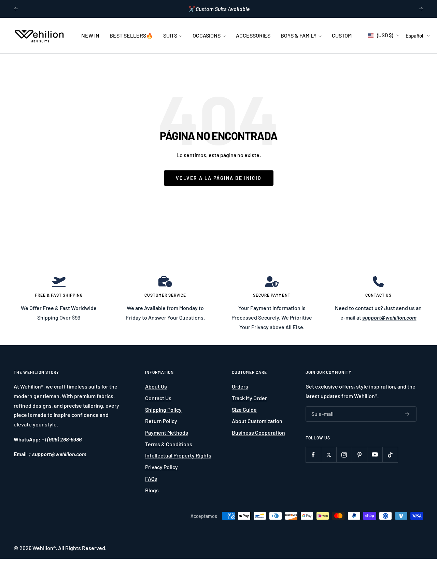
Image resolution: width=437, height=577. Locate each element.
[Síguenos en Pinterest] (359, 454)
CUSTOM (342, 35)
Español (414, 35)
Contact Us (158, 398)
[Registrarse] (407, 414)
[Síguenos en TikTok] (390, 454)
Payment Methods (166, 432)
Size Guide (244, 409)
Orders (240, 386)
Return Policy (161, 421)
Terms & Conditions (168, 444)
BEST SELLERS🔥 (131, 35)
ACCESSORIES (253, 35)
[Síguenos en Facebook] (313, 454)
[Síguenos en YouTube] (374, 454)
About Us (156, 386)
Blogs (152, 490)
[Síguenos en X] (328, 454)
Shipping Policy (163, 409)
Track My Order (249, 398)
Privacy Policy (161, 467)
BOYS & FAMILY (299, 35)
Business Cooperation (258, 432)
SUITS (170, 35)
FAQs (151, 478)
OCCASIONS (207, 35)
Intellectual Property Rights (178, 455)
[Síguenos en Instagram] (344, 454)
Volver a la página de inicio (219, 178)
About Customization (257, 421)
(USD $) (385, 35)
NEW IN (90, 35)
